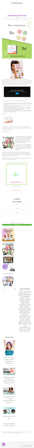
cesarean (22, 302)
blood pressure (22, 299)
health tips (22, 319)
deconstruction (26, 306)
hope (30, 322)
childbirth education (22, 304)
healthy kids (22, 320)
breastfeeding (22, 301)
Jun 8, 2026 (9, 404)
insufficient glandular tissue (25, 327)
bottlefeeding (28, 299)
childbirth (27, 302)
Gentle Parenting (25, 314)
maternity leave (27, 330)
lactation (20, 328)
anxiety (20, 293)
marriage (21, 330)
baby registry (20, 294)
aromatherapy (25, 293)
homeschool (25, 322)
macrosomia (28, 328)
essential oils (29, 309)
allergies (28, 291)
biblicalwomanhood (27, 294)
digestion (26, 307)
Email (17, 208)
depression (21, 307)
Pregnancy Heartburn (17, 15)
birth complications (26, 296)
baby (30, 293)
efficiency (24, 309)
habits (21, 317)
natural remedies (21, 19)
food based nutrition (26, 312)
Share (17, 17)
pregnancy (24, 19)
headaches (25, 317)
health (29, 317)
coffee (21, 306)
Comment (17, 212)
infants (25, 325)
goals (29, 315)
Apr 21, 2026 (9, 427)
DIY (29, 307)
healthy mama (27, 320)
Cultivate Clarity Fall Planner (17, 190)
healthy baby (27, 319)
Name (17, 204)
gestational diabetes (23, 315)
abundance (21, 291)
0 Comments (27, 19)
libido (24, 328)
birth (21, 296)
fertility (20, 312)
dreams (19, 309)
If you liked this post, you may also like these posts (17, 162)
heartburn (18, 19)
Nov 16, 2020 (17, 187)
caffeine (27, 301)
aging (25, 291)
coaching (29, 304)
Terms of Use (26, 446)
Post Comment (17, 224)
